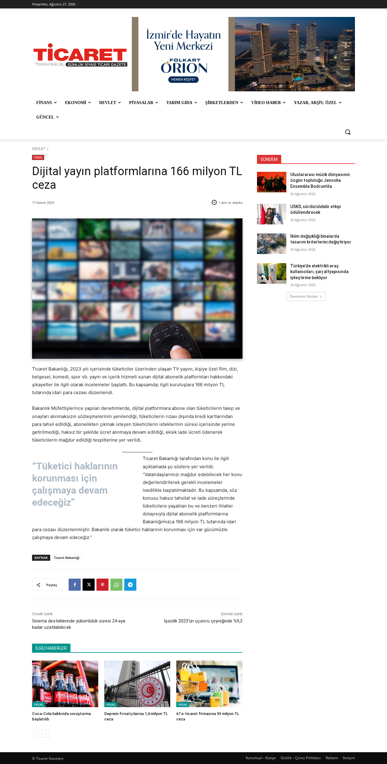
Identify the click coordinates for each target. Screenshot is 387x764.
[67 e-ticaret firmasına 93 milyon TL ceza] (209, 684)
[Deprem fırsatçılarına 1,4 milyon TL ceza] (137, 684)
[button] (347, 132)
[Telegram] (130, 585)
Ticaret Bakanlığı (67, 557)
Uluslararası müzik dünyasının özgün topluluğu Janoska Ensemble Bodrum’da (320, 180)
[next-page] (45, 734)
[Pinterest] (102, 585)
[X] (89, 585)
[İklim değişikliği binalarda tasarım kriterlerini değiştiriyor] (271, 243)
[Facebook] (75, 585)
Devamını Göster (304, 296)
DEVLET (38, 148)
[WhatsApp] (116, 585)
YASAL (38, 157)
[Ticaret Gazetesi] (80, 55)
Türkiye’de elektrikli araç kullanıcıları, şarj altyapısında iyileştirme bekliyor (319, 271)
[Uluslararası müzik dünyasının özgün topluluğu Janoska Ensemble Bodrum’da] (271, 182)
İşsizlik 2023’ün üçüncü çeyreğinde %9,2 (203, 621)
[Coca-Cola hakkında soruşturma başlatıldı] (65, 684)
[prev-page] (36, 734)
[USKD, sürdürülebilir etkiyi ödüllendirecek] (271, 214)
